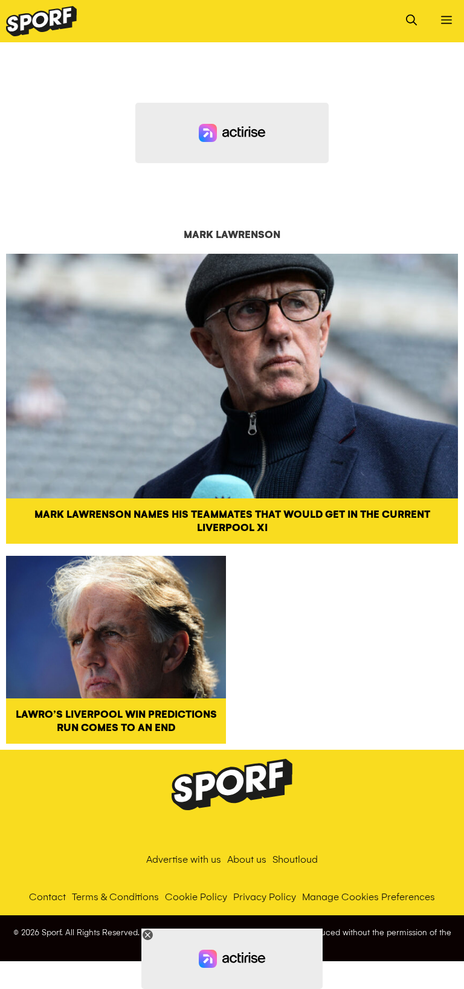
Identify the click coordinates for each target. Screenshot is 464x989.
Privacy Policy (264, 897)
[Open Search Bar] (411, 21)
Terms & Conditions (115, 897)
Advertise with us (183, 859)
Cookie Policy (196, 897)
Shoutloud (295, 859)
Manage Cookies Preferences (368, 897)
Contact (47, 897)
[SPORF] (41, 21)
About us (246, 859)
